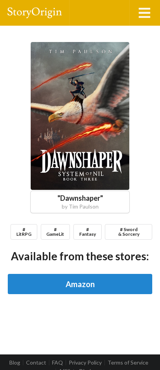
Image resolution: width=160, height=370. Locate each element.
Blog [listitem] (14, 362)
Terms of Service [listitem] (128, 362)
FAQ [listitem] (57, 362)
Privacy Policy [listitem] (85, 362)
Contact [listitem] (36, 362)
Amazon (80, 284)
